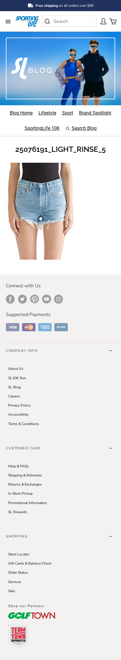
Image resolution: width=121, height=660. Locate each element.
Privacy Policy (19, 405)
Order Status (18, 572)
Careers (14, 396)
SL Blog (14, 387)
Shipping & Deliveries (25, 475)
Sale (11, 591)
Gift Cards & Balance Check (29, 563)
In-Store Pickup (20, 493)
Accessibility (18, 414)
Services (14, 582)
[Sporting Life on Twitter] (22, 299)
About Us (15, 368)
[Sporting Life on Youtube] (46, 299)
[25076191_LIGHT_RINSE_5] (41, 211)
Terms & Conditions (23, 423)
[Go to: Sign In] (102, 21)
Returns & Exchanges (25, 484)
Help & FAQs (18, 466)
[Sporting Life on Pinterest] (34, 299)
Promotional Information (27, 503)
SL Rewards (17, 512)
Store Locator (18, 554)
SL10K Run (17, 378)
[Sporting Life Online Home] (27, 21)
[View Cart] (112, 20)
